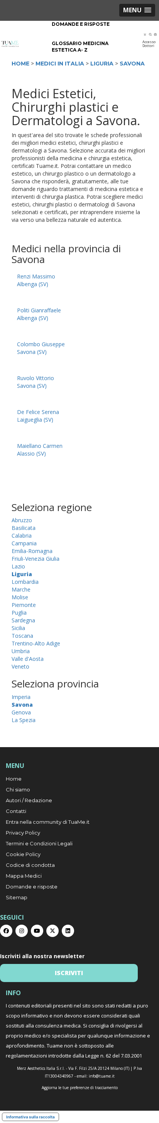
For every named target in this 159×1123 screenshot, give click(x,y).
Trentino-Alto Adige (36, 643)
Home (20, 63)
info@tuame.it (102, 1076)
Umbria (21, 651)
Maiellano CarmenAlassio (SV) (40, 449)
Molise (20, 597)
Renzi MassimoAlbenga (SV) (36, 280)
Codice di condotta (30, 865)
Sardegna (23, 620)
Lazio (18, 566)
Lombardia (25, 581)
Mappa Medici (24, 876)
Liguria (101, 63)
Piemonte (24, 604)
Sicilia (18, 628)
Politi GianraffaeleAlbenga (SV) (39, 314)
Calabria (22, 535)
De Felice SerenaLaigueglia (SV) (38, 415)
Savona (132, 63)
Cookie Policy (23, 854)
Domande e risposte (81, 24)
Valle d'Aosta (28, 658)
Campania (24, 543)
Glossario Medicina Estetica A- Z (80, 46)
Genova (21, 712)
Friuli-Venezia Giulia (35, 558)
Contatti (16, 811)
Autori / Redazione (29, 800)
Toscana (22, 635)
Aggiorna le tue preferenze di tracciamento (80, 1087)
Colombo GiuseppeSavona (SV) (41, 347)
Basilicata (24, 527)
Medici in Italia (60, 63)
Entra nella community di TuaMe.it (48, 822)
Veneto (20, 666)
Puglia (19, 612)
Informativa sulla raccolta (30, 1117)
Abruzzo (22, 520)
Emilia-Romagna (32, 551)
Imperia (21, 697)
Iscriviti (69, 973)
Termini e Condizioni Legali (39, 843)
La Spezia (24, 720)
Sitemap (16, 897)
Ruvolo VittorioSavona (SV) (35, 381)
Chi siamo (18, 789)
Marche (21, 589)
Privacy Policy (23, 833)
